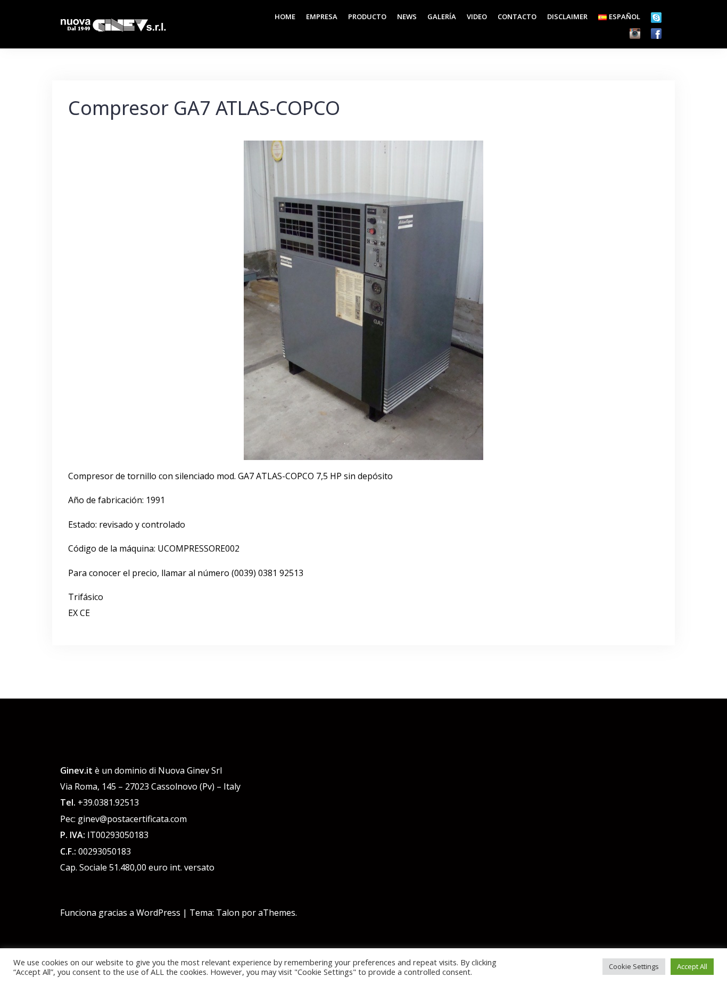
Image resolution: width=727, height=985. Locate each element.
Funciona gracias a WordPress (120, 912)
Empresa (321, 16)
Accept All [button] (692, 966)
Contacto (517, 16)
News (407, 16)
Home (285, 16)
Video (477, 16)
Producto (367, 16)
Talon (227, 912)
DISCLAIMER (567, 16)
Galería (441, 16)
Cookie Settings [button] (634, 966)
